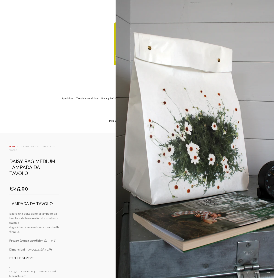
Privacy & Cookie (110, 98)
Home (12, 147)
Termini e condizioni (87, 98)
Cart (152, 73)
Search (142, 73)
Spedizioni (67, 98)
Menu (122, 73)
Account (132, 73)
